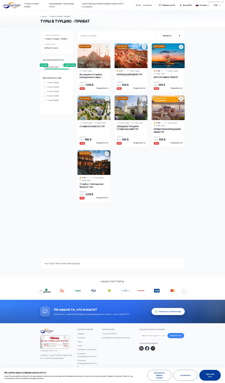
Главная (43, 16)
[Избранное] (107, 47)
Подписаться (176, 335)
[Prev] (41, 290)
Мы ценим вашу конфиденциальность (25, 372)
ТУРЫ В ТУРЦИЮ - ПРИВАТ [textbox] (56, 39)
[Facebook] (147, 348)
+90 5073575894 (109, 333)
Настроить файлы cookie (159, 375)
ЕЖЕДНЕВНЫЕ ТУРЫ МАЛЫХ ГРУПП (61, 5)
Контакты (147, 5)
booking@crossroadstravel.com (116, 337)
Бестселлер (85, 46)
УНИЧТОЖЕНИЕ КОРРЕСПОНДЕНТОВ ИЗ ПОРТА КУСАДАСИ (103, 5)
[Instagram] (141, 348)
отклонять (185, 375)
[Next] (184, 290)
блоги (138, 5)
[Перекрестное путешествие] (12, 5)
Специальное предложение (160, 99)
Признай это (210, 375)
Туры (79, 341)
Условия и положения (86, 349)
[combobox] (57, 39)
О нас (79, 345)
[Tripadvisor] (153, 348)
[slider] (44, 69)
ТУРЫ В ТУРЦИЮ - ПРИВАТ (32, 5)
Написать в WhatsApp (170, 311)
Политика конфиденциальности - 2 (87, 363)
